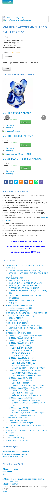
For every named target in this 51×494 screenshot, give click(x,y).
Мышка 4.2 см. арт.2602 (16, 112)
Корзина (6, 474)
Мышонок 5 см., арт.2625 (17, 135)
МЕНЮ (8, 2)
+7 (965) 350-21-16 (10, 481)
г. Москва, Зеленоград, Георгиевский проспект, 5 (23, 479)
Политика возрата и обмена (14, 456)
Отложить (10, 125)
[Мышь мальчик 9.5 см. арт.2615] (16, 154)
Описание (8, 56)
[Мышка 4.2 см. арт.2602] (17, 93)
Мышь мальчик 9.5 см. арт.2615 (22, 158)
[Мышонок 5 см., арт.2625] (14, 131)
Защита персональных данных (15, 454)
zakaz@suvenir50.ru (10, 484)
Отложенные (7, 471)
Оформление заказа (11, 469)
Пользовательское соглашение (15, 451)
